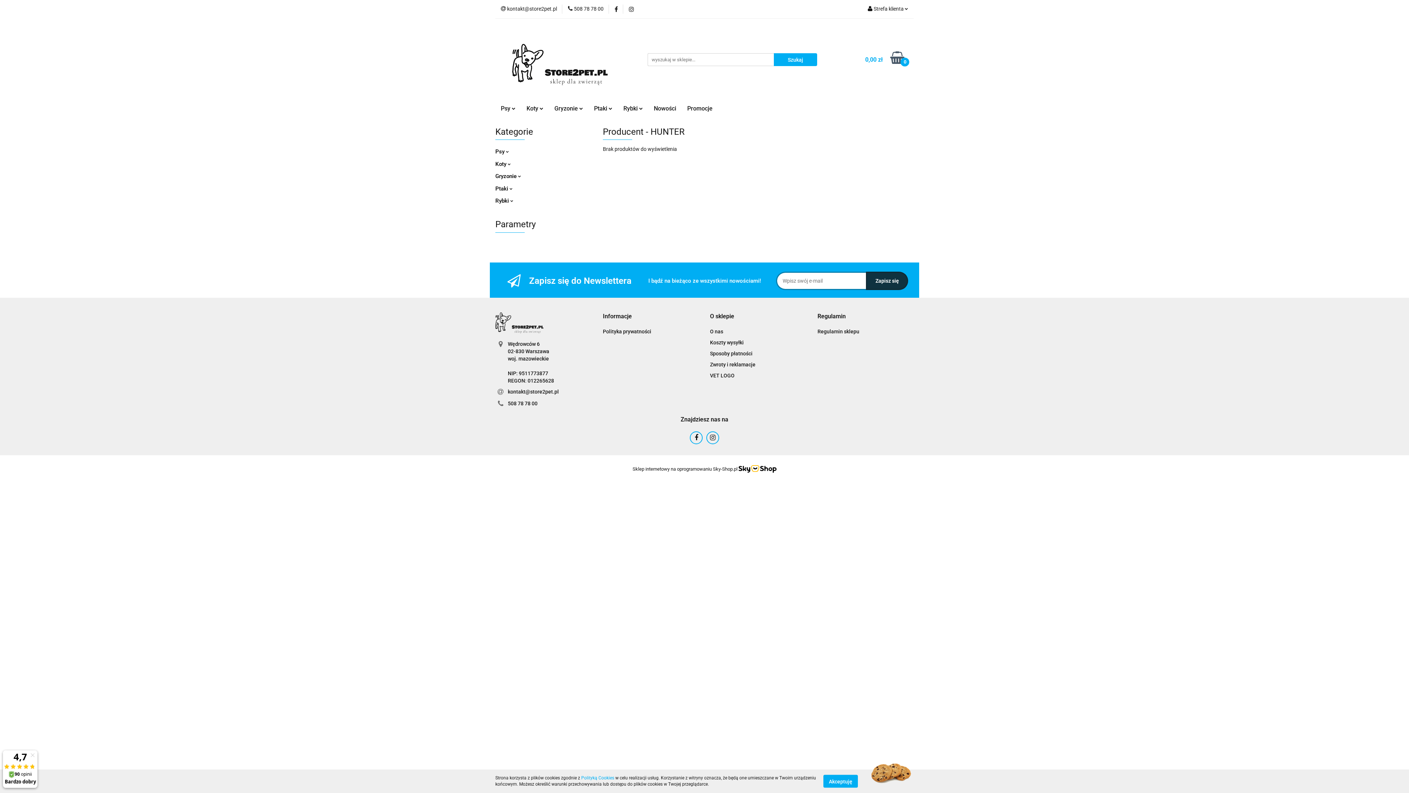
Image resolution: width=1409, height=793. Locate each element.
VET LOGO (722, 376)
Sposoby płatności (731, 353)
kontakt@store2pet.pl (533, 392)
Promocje (700, 108)
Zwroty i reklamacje (733, 364)
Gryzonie (506, 176)
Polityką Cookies (597, 778)
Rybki (502, 201)
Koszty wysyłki (727, 342)
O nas (716, 331)
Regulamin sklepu (838, 331)
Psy (500, 151)
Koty (501, 164)
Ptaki (502, 188)
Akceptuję (840, 781)
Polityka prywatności (627, 331)
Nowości (665, 108)
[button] (617, 316)
